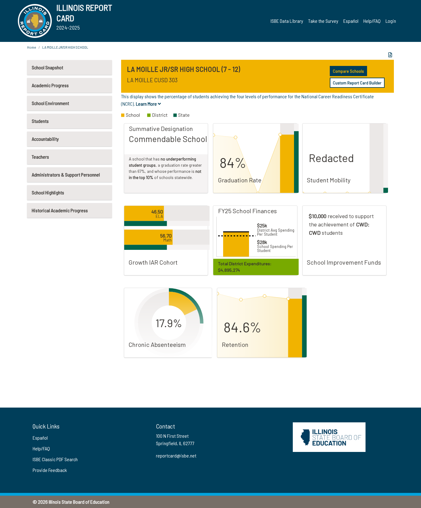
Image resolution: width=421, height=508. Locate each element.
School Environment (50, 103)
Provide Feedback (50, 470)
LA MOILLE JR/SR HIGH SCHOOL (65, 47)
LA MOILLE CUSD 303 (152, 79)
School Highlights (48, 192)
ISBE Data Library (287, 21)
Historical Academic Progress (60, 210)
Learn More (147, 104)
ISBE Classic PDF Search (55, 459)
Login (391, 21)
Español (350, 21)
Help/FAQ (372, 21)
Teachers (40, 157)
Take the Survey (323, 21)
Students (40, 121)
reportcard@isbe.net (176, 455)
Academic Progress (50, 85)
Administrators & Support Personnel (66, 174)
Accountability (45, 139)
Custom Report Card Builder (357, 82)
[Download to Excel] (390, 55)
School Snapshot (47, 67)
